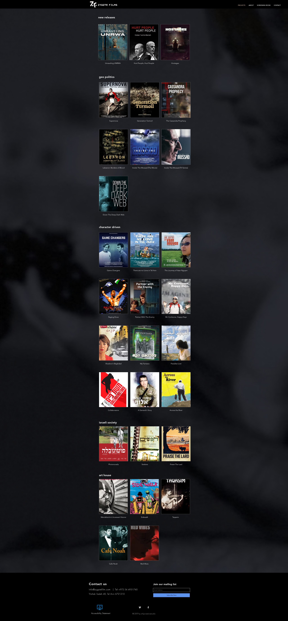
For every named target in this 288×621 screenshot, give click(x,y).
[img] (144, 548)
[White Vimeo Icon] (139, 607)
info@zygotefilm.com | (102, 589)
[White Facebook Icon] (148, 607)
